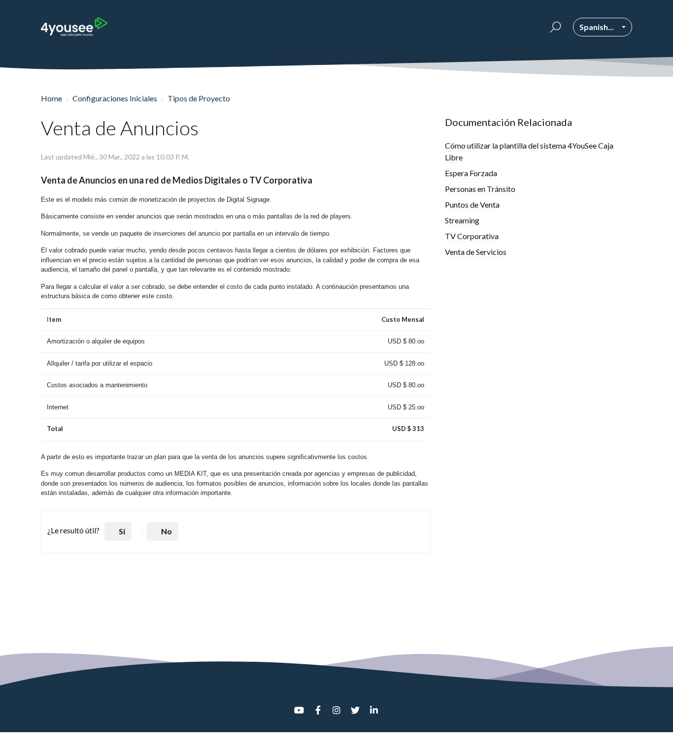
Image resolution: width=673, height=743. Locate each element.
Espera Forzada (471, 173)
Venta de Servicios (475, 251)
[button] (554, 27)
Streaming (462, 220)
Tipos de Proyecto (199, 98)
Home (51, 98)
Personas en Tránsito (480, 188)
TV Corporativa (472, 236)
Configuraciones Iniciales (114, 98)
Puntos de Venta (472, 204)
